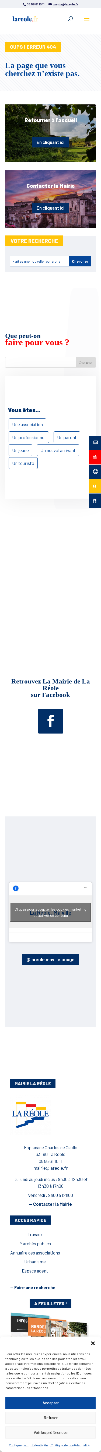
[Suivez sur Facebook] (50, 721)
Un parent (67, 437)
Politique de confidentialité (28, 1445)
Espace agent (35, 1270)
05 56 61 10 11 (50, 1161)
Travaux (35, 1234)
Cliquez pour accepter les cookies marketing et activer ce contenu (50, 912)
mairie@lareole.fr (50, 1168)
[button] (93, 1343)
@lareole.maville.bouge (50, 959)
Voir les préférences (51, 1432)
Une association (27, 424)
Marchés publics (35, 1243)
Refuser (51, 1417)
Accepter (51, 1402)
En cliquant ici (50, 142)
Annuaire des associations (35, 1252)
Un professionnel (29, 437)
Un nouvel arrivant (58, 450)
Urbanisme (35, 1261)
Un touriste (23, 463)
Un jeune (20, 450)
